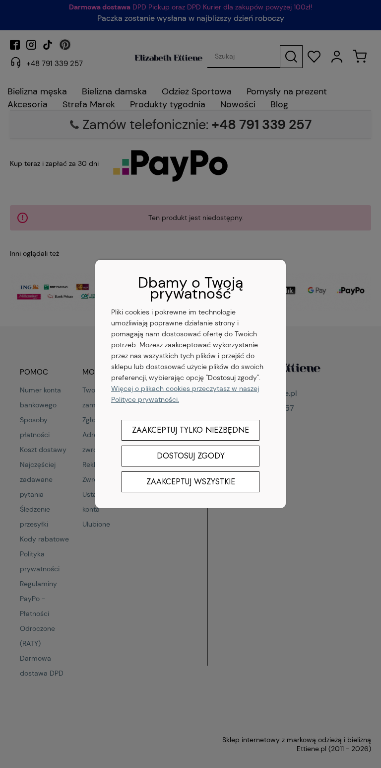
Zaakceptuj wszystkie (190, 481)
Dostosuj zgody (191, 455)
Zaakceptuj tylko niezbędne (190, 430)
